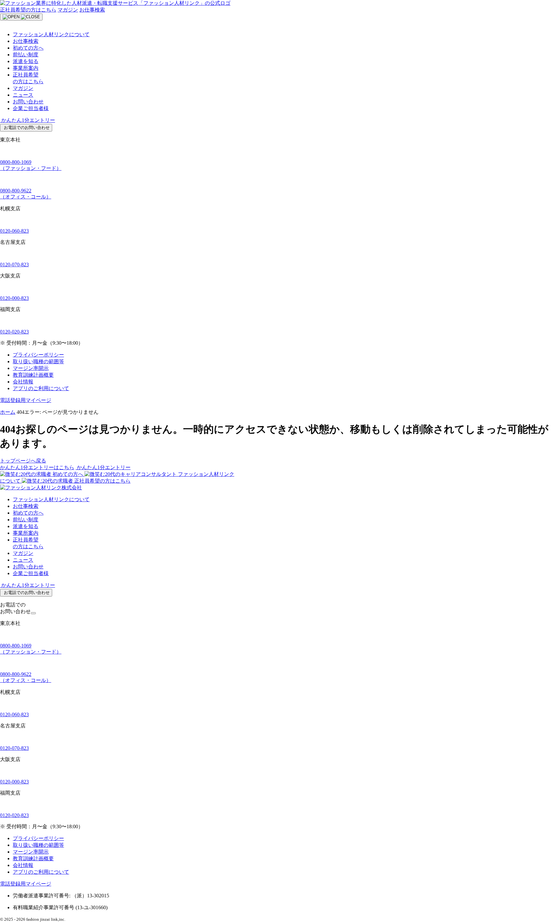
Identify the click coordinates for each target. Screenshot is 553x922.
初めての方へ (28, 48)
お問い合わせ (28, 101)
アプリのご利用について (41, 388)
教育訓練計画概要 (33, 375)
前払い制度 (25, 54)
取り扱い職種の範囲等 (38, 361)
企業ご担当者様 (31, 108)
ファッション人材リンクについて (51, 34)
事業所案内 (25, 68)
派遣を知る (25, 61)
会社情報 (23, 381)
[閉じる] (33, 613)
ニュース (23, 95)
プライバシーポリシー (38, 354)
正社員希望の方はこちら (28, 9)
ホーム (7, 412)
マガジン (68, 9)
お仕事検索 (92, 9)
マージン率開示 (31, 368)
